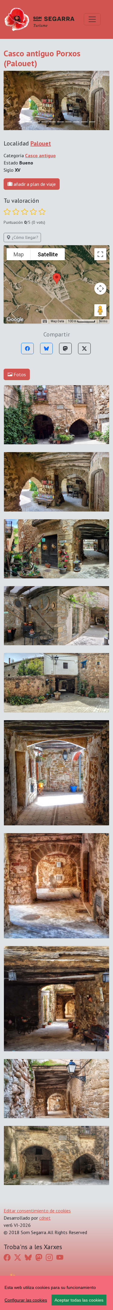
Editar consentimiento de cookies (37, 1211)
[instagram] (49, 1257)
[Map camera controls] (100, 289)
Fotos (19, 374)
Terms (103, 321)
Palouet (40, 143)
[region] (56, 1293)
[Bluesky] (46, 348)
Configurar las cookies (26, 1300)
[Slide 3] (45, 121)
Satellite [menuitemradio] (48, 254)
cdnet (45, 1218)
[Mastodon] (65, 348)
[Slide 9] (92, 121)
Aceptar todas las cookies (79, 1300)
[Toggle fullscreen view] (100, 254)
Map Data (57, 321)
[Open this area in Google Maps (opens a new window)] (15, 320)
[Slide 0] (21, 121)
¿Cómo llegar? (24, 237)
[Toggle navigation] (92, 19)
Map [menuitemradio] (19, 254)
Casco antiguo (40, 155)
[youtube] (59, 1257)
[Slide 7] (76, 121)
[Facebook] (27, 348)
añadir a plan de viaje (34, 184)
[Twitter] (84, 348)
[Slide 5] (61, 121)
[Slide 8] (84, 121)
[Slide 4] (52, 121)
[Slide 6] (68, 121)
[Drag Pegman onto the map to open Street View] (100, 310)
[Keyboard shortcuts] (45, 321)
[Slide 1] (29, 121)
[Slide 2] (37, 121)
